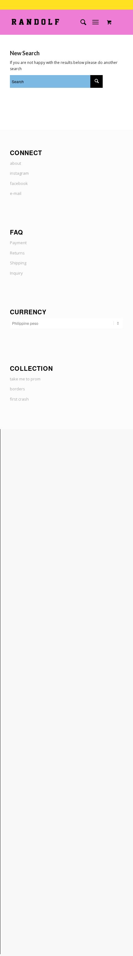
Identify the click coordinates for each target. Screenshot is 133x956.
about (15, 163)
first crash (19, 399)
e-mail (15, 193)
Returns (17, 253)
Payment (18, 242)
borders (17, 389)
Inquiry (16, 273)
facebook (19, 183)
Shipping (18, 263)
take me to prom (25, 379)
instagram (19, 173)
